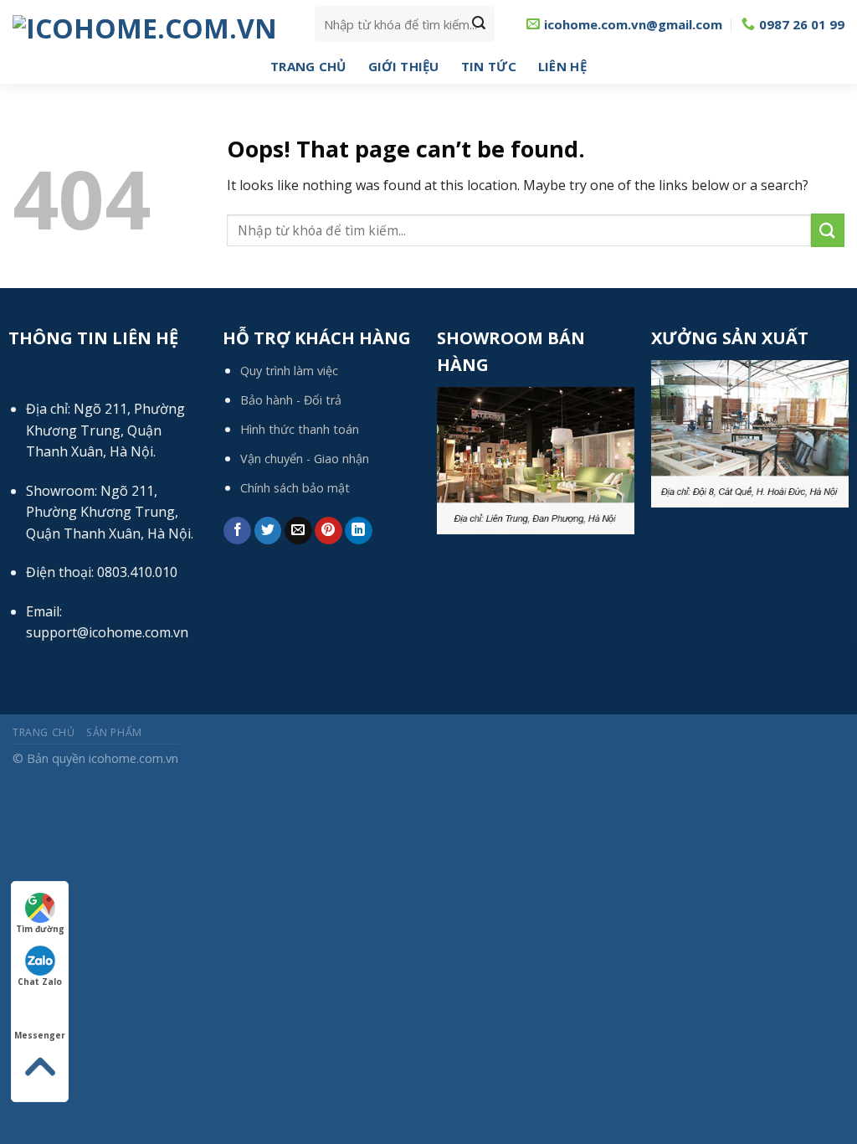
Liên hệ (562, 66)
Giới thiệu (403, 66)
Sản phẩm (114, 732)
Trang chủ (308, 66)
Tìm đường (40, 929)
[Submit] (478, 24)
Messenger (39, 1035)
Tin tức (488, 66)
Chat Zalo (40, 981)
